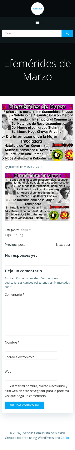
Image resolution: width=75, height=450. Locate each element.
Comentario (14, 294)
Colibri (65, 438)
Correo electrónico (19, 357)
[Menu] (37, 22)
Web (8, 371)
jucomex (13, 167)
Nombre (12, 342)
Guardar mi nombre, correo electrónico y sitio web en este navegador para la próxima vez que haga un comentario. (37, 391)
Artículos (26, 230)
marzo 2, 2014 (33, 167)
